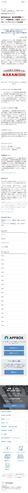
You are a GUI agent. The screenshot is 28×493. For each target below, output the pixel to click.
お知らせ (3, 238)
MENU (23, 1)
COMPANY (6, 430)
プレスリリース (11, 13)
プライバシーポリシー (10, 474)
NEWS (5, 419)
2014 (2, 305)
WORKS (6, 415)
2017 (2, 292)
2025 (2, 259)
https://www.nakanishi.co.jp (8, 172)
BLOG (4, 422)
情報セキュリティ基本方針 (7, 475)
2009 (2, 325)
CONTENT (9, 426)
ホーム (4, 474)
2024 (2, 264)
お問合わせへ (14, 372)
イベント (3, 234)
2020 (2, 280)
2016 (2, 296)
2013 (2, 309)
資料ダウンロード (14, 353)
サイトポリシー (16, 475)
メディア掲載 (4, 246)
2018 (2, 288)
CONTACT (14, 405)
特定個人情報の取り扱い (20, 474)
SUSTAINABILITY (10, 438)
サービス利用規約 (18, 477)
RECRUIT (6, 441)
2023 (2, 268)
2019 (2, 284)
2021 (2, 276)
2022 (2, 272)
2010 (2, 321)
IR (3, 434)
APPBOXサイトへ (14, 348)
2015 (2, 301)
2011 (2, 317)
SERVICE (6, 411)
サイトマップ (22, 475)
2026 (2, 255)
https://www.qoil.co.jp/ (7, 211)
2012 (2, 313)
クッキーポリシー (10, 477)
